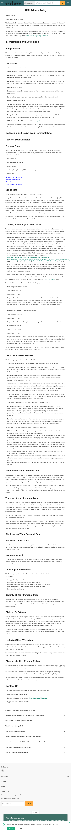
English (35, 812)
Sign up (29, 803)
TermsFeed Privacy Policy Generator (36, 36)
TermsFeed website (49, 279)
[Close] (69, 823)
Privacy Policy (54, 824)
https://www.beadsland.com (44, 121)
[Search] (62, 3)
